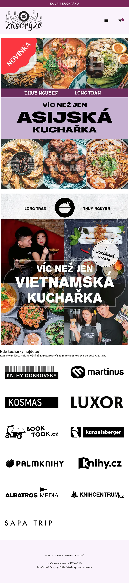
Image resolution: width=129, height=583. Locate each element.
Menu (106, 20)
